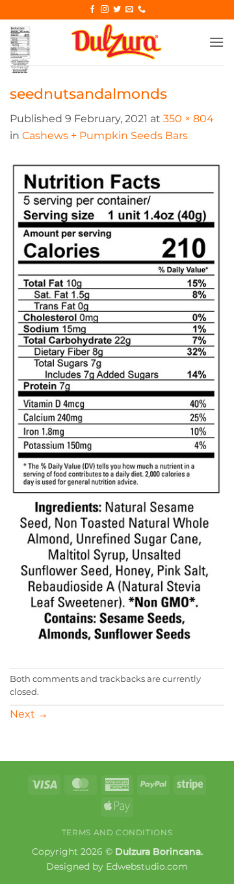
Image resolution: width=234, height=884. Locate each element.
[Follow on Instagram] (105, 9)
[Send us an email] (129, 9)
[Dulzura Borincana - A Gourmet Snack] (117, 42)
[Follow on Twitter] (117, 9)
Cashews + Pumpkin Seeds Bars (105, 135)
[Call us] (142, 9)
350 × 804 (188, 118)
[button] (20, 50)
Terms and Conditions (117, 832)
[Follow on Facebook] (92, 9)
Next (29, 714)
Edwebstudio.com (147, 866)
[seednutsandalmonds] (117, 405)
